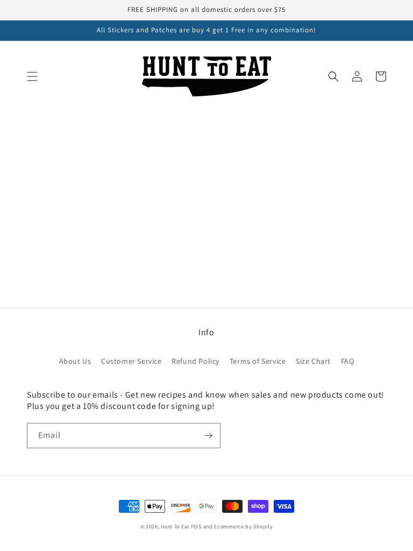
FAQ (347, 361)
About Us (75, 361)
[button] (32, 76)
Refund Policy (195, 361)
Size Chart (313, 361)
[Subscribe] (208, 435)
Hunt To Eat (175, 526)
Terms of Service (258, 361)
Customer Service (131, 361)
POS (196, 526)
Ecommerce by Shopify (243, 526)
